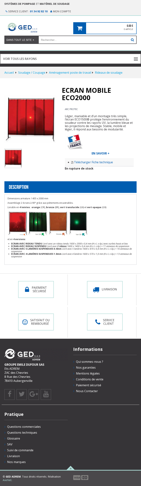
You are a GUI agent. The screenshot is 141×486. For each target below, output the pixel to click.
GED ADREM (13, 476)
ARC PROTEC (71, 109)
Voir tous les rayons (20, 59)
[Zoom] (30, 119)
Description (18, 187)
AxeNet (7, 480)
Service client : (28, 11)
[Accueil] (36, 27)
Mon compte (61, 11)
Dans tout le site (19, 39)
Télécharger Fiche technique (93, 162)
